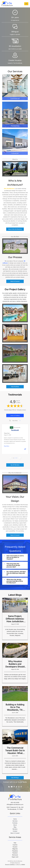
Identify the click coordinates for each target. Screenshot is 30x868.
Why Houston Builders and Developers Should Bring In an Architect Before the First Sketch (15, 664)
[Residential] (15, 115)
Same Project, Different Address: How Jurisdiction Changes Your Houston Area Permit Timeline (15, 619)
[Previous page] (10, 458)
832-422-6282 (15, 802)
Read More (6, 446)
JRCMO (23, 864)
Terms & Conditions (9, 864)
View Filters (15, 420)
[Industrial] (15, 142)
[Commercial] (15, 87)
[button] (15, 557)
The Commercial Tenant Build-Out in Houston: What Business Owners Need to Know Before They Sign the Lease (15, 750)
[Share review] (25, 449)
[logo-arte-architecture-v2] (7, 2)
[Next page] (20, 458)
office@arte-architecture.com (15, 804)
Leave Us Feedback (15, 415)
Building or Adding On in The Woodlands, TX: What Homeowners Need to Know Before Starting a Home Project (15, 707)
